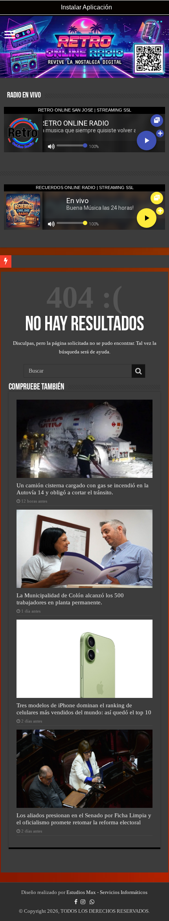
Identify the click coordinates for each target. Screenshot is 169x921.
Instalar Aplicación (85, 7)
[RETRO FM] (84, 47)
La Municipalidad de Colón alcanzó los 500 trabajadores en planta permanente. (70, 599)
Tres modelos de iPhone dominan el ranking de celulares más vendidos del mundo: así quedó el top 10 (84, 709)
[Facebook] (75, 902)
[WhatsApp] (92, 902)
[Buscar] (138, 371)
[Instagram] (83, 902)
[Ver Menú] (10, 35)
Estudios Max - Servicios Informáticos (106, 892)
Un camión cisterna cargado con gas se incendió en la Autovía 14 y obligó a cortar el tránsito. (83, 489)
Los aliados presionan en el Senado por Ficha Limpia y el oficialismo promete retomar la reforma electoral (84, 818)
